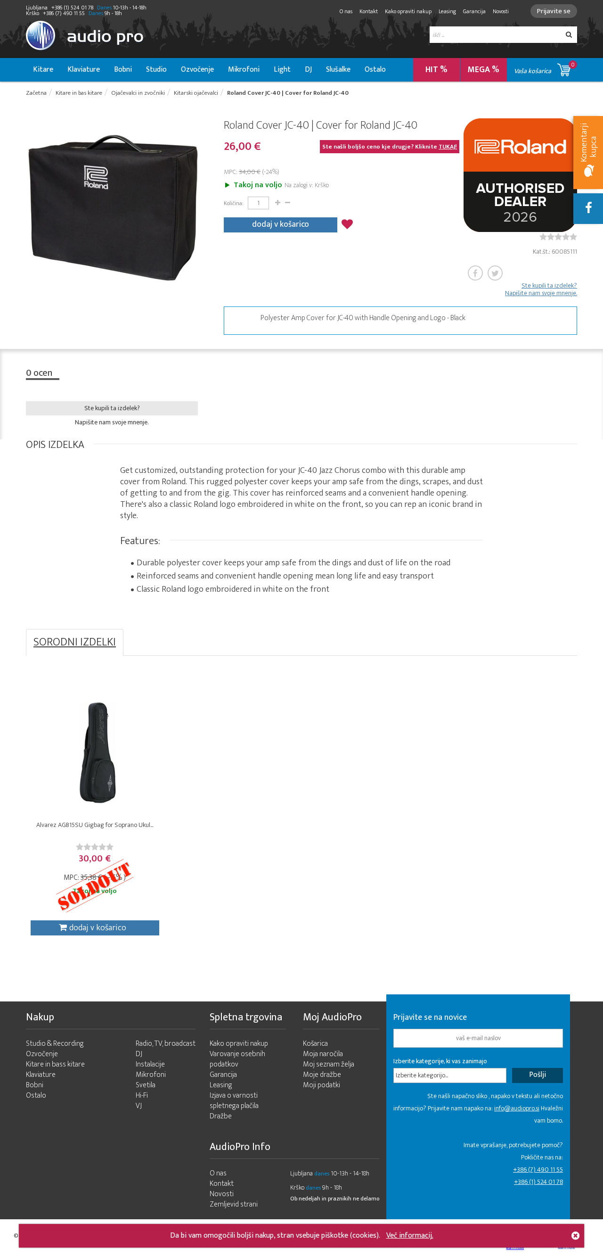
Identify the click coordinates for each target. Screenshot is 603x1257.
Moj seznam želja (328, 1064)
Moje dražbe (322, 1074)
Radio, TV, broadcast (166, 1043)
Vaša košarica (544, 68)
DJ (308, 69)
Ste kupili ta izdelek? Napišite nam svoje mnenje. (541, 289)
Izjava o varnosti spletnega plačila (234, 1100)
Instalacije (150, 1064)
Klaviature (83, 69)
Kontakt (368, 11)
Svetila (145, 1085)
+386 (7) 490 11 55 (538, 1169)
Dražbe (221, 1116)
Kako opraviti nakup (408, 11)
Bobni (123, 69)
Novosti (501, 11)
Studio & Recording (55, 1043)
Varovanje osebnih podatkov (237, 1059)
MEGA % (483, 70)
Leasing (447, 11)
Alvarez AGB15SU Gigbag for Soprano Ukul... (94, 824)
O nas (346, 11)
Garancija (474, 11)
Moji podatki (321, 1085)
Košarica (315, 1043)
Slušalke (338, 69)
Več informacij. (409, 1235)
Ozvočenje (197, 69)
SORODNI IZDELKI (74, 642)
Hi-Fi (142, 1095)
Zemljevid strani (234, 1204)
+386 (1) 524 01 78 (538, 1181)
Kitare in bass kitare (55, 1064)
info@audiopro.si (516, 1108)
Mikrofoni (244, 69)
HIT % (436, 70)
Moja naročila (323, 1054)
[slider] (558, 236)
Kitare (43, 69)
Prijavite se (553, 11)
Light (282, 69)
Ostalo (375, 69)
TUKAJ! (448, 146)
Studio (156, 69)
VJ (139, 1106)
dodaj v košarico (280, 224)
